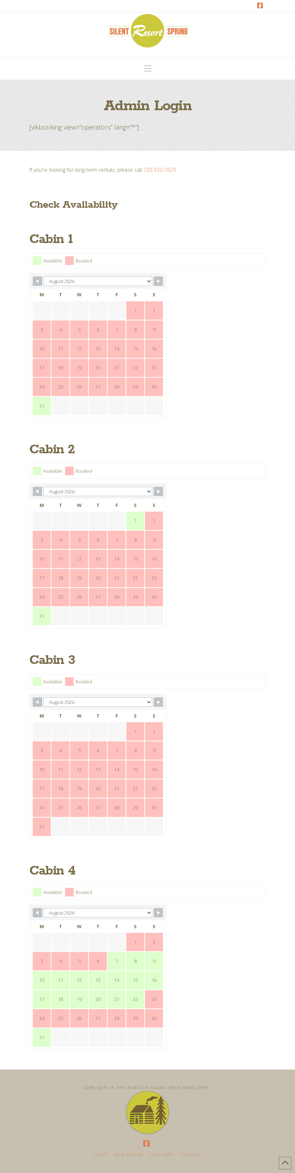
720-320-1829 (159, 169)
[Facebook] (261, 6)
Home (101, 1154)
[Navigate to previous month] (37, 281)
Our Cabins (129, 1154)
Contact (190, 1154)
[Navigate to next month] (158, 281)
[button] (147, 68)
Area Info (161, 1154)
